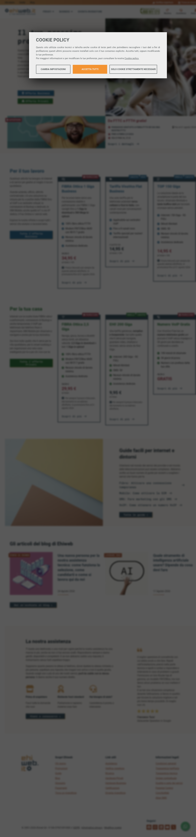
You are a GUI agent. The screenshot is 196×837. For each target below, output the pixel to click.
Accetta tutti (90, 69)
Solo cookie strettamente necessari (133, 69)
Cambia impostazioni (53, 69)
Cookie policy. (131, 58)
